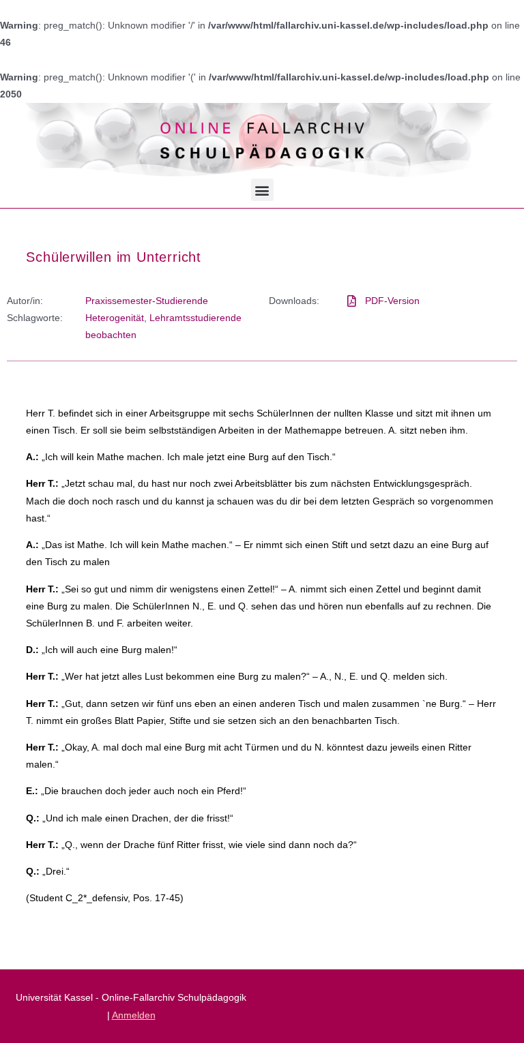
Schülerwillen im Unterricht (113, 257)
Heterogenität (114, 317)
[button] (262, 190)
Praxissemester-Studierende (146, 300)
